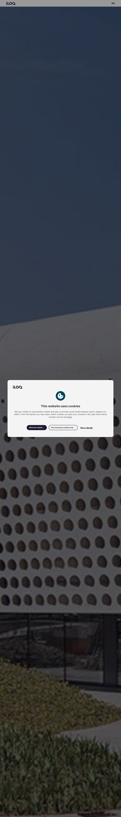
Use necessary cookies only (62, 427)
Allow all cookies (36, 427)
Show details (86, 428)
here (70, 417)
